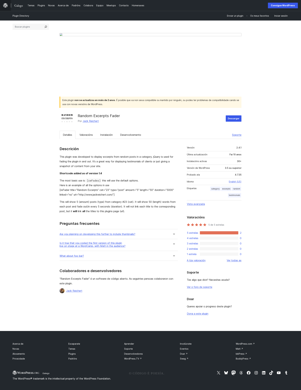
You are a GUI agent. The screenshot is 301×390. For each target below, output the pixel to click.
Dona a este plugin (197, 313)
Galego (46, 373)
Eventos (184, 348)
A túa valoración (196, 260)
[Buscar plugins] (46, 27)
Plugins (72, 353)
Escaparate (74, 343)
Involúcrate (186, 343)
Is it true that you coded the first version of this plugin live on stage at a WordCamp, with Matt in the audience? (92, 245)
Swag (184, 358)
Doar (184, 353)
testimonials (234, 195)
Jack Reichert (91, 121)
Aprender (129, 343)
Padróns (72, 358)
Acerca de (18, 343)
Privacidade (19, 358)
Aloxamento (19, 353)
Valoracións (86, 134)
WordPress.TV (133, 358)
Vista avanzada (196, 204)
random (236, 189)
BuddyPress (243, 358)
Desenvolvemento (130, 134)
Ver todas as (234, 260)
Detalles (67, 134)
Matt (239, 348)
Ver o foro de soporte (199, 287)
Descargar (233, 118)
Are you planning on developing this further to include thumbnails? (97, 234)
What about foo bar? (72, 255)
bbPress (241, 353)
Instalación (106, 134)
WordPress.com (245, 343)
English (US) (235, 181)
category (215, 189)
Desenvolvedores (133, 353)
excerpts (226, 189)
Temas (71, 348)
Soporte (236, 134)
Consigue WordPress (283, 5)
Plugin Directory (21, 15)
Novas (16, 348)
